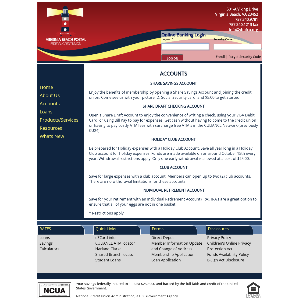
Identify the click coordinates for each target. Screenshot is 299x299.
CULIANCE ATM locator (115, 243)
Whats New (52, 136)
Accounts (50, 103)
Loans (46, 111)
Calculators (49, 249)
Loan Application (166, 260)
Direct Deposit (164, 237)
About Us (50, 95)
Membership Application (173, 254)
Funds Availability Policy (228, 254)
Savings (46, 243)
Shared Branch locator (115, 254)
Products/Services (59, 120)
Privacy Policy (219, 237)
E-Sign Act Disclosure (225, 260)
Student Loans (108, 260)
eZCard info (105, 237)
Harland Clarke (108, 249)
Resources (51, 128)
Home (46, 87)
